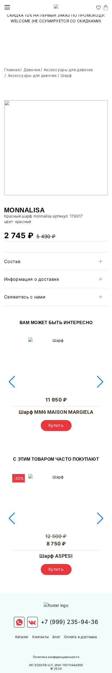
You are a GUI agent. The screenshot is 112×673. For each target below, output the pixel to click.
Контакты (40, 637)
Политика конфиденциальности (56, 657)
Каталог (22, 637)
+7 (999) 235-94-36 (69, 621)
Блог (56, 637)
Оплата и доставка (80, 637)
